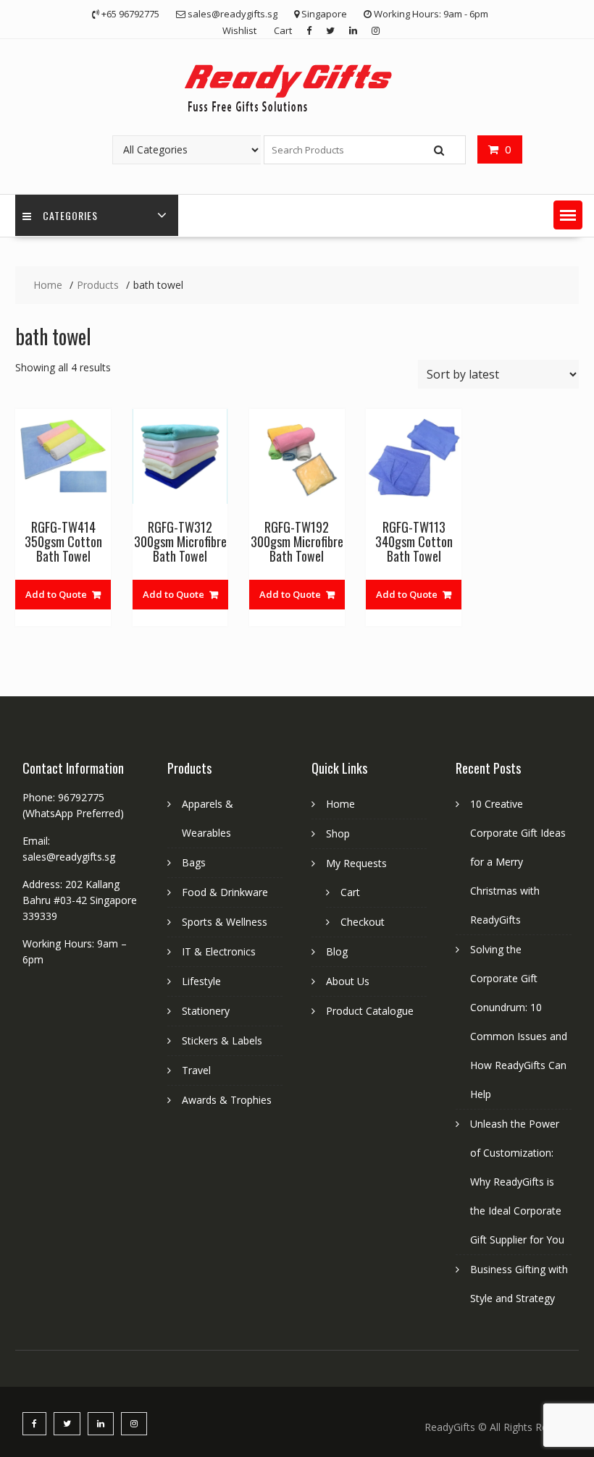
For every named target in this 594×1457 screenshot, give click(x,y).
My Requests (356, 863)
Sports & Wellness (224, 922)
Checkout (362, 922)
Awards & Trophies (227, 1100)
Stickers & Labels (222, 1040)
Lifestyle (201, 981)
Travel (196, 1070)
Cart (283, 30)
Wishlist (239, 30)
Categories (70, 215)
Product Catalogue (370, 1011)
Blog (337, 951)
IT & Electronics (219, 951)
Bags (194, 862)
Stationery (206, 1011)
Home (340, 804)
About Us (347, 981)
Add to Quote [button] (56, 594)
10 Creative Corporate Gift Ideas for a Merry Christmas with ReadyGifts (518, 861)
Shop (338, 833)
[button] (567, 214)
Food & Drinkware (225, 892)
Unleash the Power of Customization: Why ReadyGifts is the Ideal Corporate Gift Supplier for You (517, 1181)
